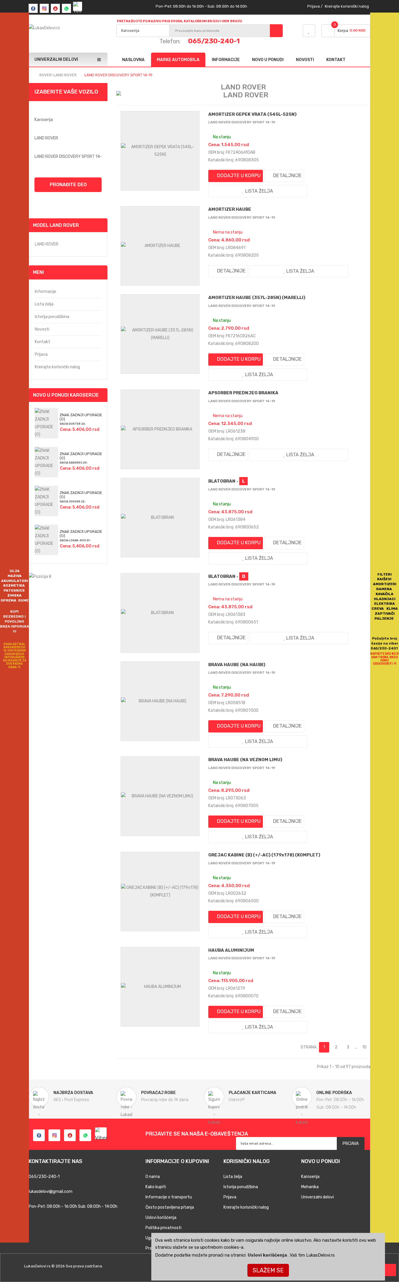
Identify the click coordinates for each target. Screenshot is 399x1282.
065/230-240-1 (214, 41)
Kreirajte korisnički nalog (347, 6)
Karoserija (310, 1176)
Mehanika (310, 1186)
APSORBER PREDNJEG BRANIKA (243, 392)
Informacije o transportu (168, 1197)
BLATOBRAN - (226, 481)
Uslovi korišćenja (267, 1255)
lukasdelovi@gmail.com (50, 1191)
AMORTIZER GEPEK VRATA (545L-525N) (252, 114)
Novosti (42, 329)
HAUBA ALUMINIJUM (231, 950)
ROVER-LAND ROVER (58, 75)
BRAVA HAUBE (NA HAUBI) (236, 664)
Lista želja (44, 304)
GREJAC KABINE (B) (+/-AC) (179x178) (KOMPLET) (264, 855)
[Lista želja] (309, 30)
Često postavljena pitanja (169, 1207)
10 (364, 1047)
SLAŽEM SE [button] (268, 1270)
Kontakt (42, 341)
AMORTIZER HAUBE (229, 209)
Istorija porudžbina (52, 316)
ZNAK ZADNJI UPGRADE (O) (81, 417)
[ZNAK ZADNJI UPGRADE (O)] (46, 423)
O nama (152, 1176)
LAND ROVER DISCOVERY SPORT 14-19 (118, 75)
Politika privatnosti (163, 1227)
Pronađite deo (68, 184)
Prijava (313, 6)
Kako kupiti (155, 1186)
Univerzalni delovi (317, 1197)
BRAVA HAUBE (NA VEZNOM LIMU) (245, 759)
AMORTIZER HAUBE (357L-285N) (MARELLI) (256, 297)
